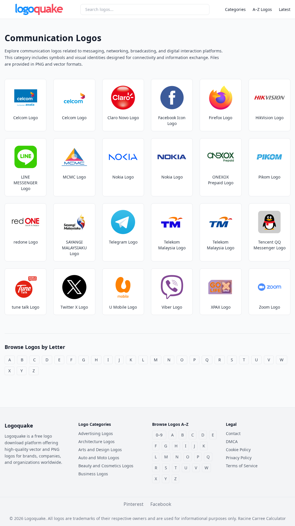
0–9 (159, 435)
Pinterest (133, 504)
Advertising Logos (95, 433)
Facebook (160, 504)
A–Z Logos (262, 9)
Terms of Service (242, 465)
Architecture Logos (96, 441)
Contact (233, 433)
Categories (235, 9)
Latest (284, 9)
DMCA (232, 441)
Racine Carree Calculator (262, 518)
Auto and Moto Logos (98, 457)
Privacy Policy (238, 457)
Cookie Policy (238, 449)
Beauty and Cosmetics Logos (105, 465)
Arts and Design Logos (100, 449)
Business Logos (93, 473)
